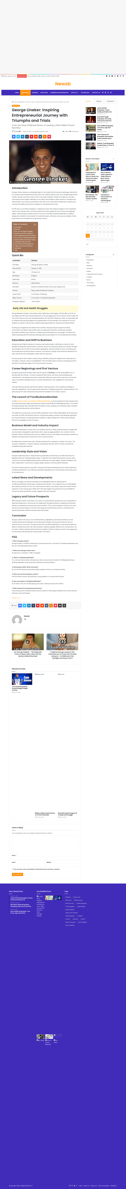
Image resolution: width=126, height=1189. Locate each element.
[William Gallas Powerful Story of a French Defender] (45, 742)
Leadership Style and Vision (22, 241)
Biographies (25, 92)
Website (48, 862)
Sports (89, 280)
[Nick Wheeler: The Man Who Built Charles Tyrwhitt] (92, 189)
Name (14, 855)
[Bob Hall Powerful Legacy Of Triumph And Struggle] (68, 742)
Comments (110, 101)
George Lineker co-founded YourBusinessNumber (33, 401)
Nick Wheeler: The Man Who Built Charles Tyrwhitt (91, 197)
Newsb (17, 131)
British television (69, 903)
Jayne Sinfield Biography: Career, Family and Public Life (104, 110)
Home (17, 92)
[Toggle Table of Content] (34, 224)
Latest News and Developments (23, 244)
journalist (67, 919)
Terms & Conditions (103, 1185)
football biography (70, 916)
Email (14, 862)
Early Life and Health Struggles (23, 231)
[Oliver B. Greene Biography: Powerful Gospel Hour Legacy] (49, 1108)
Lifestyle (74, 92)
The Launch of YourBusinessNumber (25, 237)
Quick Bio (17, 229)
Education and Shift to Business (23, 233)
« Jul (87, 244)
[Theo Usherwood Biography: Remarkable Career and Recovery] (91, 137)
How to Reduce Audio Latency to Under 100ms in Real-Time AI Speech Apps (50, 76)
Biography (68, 897)
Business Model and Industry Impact (25, 239)
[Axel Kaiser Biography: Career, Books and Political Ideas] (58, 1108)
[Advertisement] (16, 37)
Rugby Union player (70, 922)
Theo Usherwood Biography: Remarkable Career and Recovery (105, 136)
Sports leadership (69, 925)
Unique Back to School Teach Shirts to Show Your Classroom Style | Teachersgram (92, 176)
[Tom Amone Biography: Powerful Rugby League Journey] (22, 679)
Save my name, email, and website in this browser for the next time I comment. (36, 869)
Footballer (79, 916)
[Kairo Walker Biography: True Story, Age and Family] (91, 128)
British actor (68, 900)
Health (89, 271)
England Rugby (81, 906)
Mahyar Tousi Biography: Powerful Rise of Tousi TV (105, 144)
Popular (88, 101)
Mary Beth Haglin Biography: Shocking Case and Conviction (104, 119)
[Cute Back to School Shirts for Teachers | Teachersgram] (107, 189)
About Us (86, 1185)
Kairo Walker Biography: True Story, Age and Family (105, 127)
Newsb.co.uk (16, 598)
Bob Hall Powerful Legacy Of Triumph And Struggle (67, 814)
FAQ (16, 250)
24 (87, 235)
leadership (75, 919)
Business (35, 92)
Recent (99, 101)
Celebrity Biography (81, 903)
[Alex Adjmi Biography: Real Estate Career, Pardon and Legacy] (41, 1041)
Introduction (17, 227)
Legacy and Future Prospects (24, 246)
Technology (85, 92)
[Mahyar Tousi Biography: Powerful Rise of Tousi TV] (91, 145)
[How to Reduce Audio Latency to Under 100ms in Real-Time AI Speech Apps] (107, 167)
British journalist (78, 900)
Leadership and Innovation (59, 92)
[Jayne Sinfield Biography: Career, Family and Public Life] (91, 110)
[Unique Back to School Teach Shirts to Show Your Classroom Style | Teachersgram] (92, 167)
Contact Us (96, 92)
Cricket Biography (70, 906)
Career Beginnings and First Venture (25, 235)
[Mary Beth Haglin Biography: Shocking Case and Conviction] (91, 119)
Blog (88, 262)
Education (44, 92)
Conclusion (18, 248)
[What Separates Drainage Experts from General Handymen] (41, 965)
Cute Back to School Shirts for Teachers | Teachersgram (106, 198)
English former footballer (71, 912)
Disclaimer (113, 1185)
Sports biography (82, 922)
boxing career (76, 897)
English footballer (69, 909)
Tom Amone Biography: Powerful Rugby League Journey (20, 688)
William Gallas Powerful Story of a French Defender (45, 814)
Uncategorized (91, 285)
